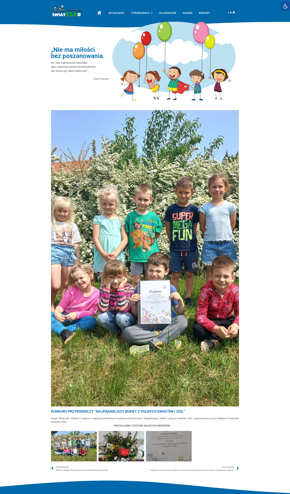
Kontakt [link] (204, 13)
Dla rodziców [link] (167, 13)
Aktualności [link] (116, 13)
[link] (285, 6)
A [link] (228, 13)
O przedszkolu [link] (140, 13)
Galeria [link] (187, 13)
